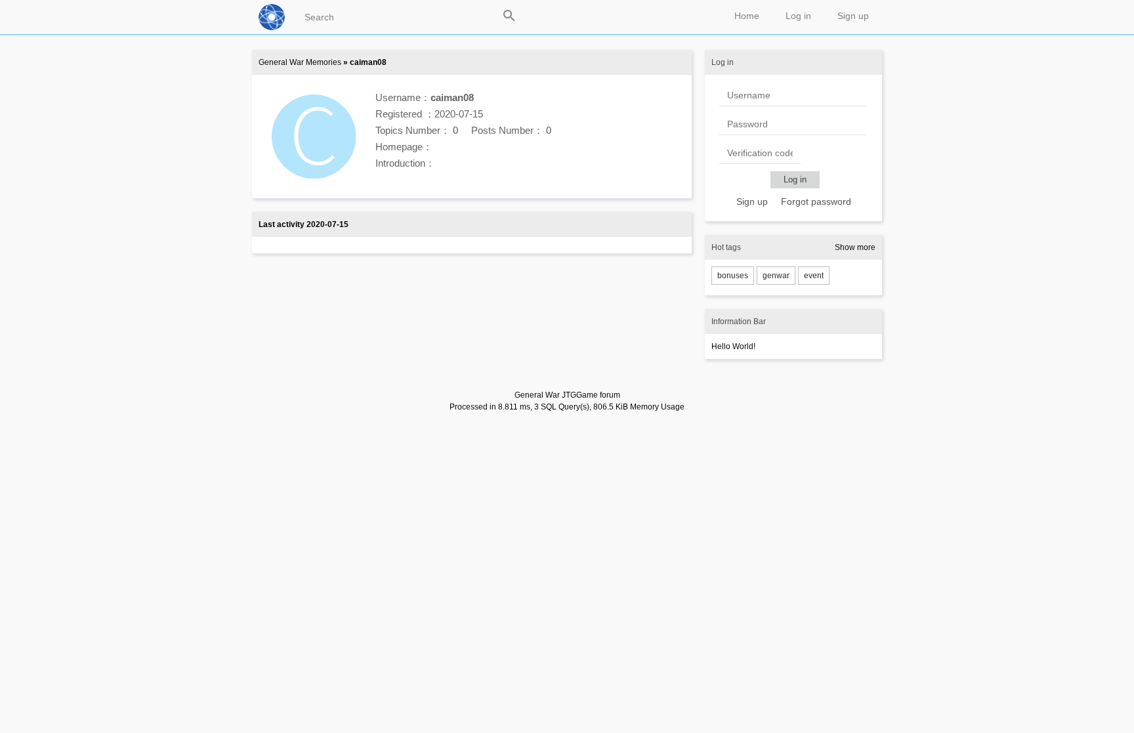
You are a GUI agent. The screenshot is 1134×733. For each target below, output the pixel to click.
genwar (776, 275)
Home (746, 15)
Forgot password (816, 201)
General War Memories (300, 62)
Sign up (853, 15)
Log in (798, 15)
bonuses (732, 275)
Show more (855, 247)
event (814, 275)
